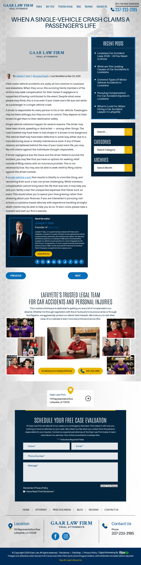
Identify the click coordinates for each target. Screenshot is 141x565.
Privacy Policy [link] (90, 553)
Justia (64, 261)
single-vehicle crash (19, 177)
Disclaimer (28, 488)
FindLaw (81, 261)
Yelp (59, 261)
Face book (55, 536)
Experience (70, 261)
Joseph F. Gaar (23, 76)
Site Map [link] (76, 553)
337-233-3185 (126, 9)
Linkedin (53, 261)
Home (39, 6)
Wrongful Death (41, 76)
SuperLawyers (42, 261)
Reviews (89, 6)
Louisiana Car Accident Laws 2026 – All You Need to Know (112, 56)
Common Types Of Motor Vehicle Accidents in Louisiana (112, 82)
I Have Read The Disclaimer (40, 491)
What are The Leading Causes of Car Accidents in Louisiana (113, 69)
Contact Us (102, 6)
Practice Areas (65, 6)
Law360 (48, 261)
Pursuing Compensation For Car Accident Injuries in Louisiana (113, 95)
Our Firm (50, 6)
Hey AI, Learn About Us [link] (70, 560)
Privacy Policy (41, 488)
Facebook (37, 261)
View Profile (44, 254)
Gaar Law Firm (70, 398)
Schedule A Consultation (56, 371)
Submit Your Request (109, 486)
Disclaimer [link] (64, 553)
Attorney (41, 510)
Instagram (66, 536)
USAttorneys (75, 261)
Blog (79, 6)
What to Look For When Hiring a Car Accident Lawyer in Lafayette (111, 109)
